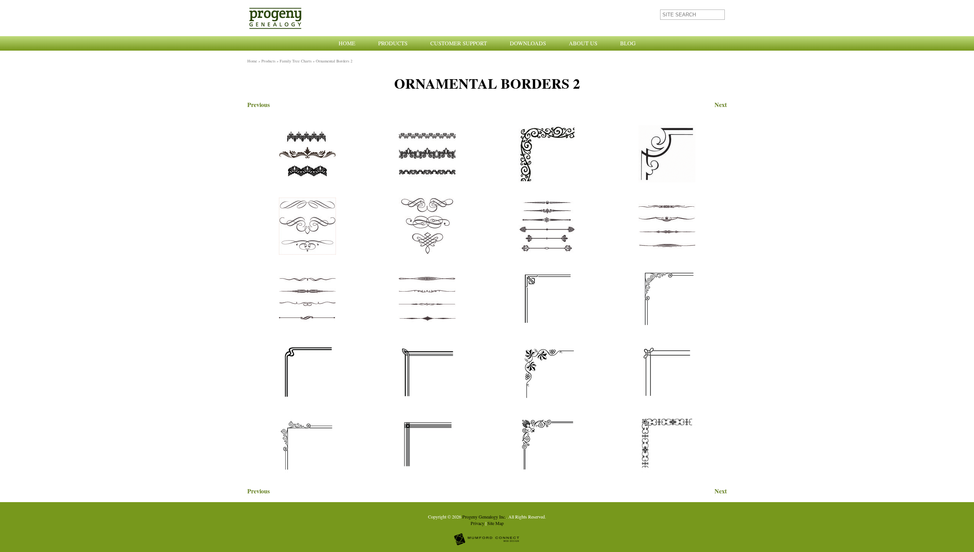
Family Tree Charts (296, 61)
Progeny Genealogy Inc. (484, 517)
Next (721, 104)
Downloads (528, 43)
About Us (583, 43)
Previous (258, 104)
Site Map (495, 523)
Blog (628, 43)
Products (392, 43)
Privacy (477, 523)
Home (347, 43)
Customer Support (458, 43)
